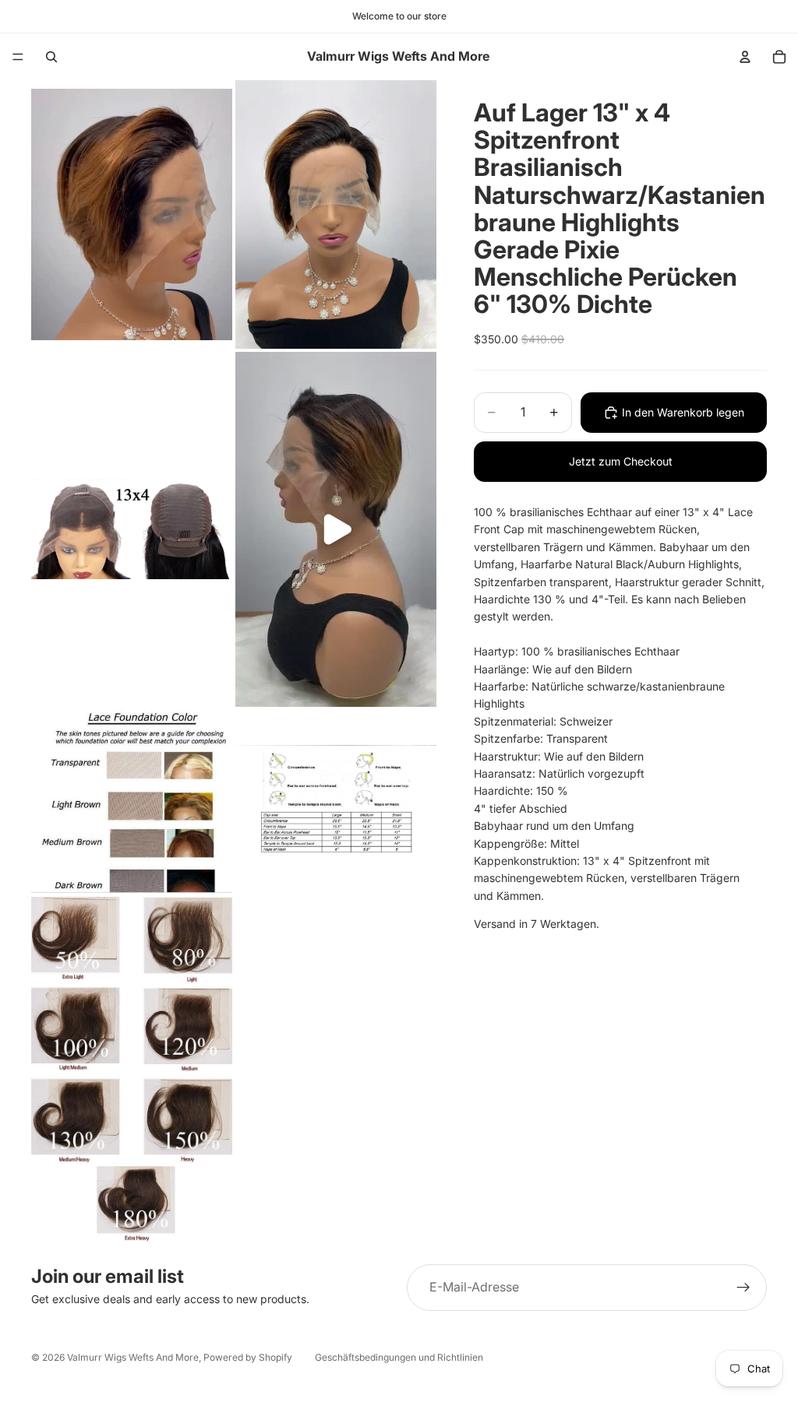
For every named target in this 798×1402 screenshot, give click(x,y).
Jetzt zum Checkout (621, 461)
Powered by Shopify (247, 1357)
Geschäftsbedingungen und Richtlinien (399, 1357)
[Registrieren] (743, 1287)
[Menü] (18, 57)
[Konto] (745, 57)
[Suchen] (51, 57)
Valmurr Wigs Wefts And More (133, 1357)
